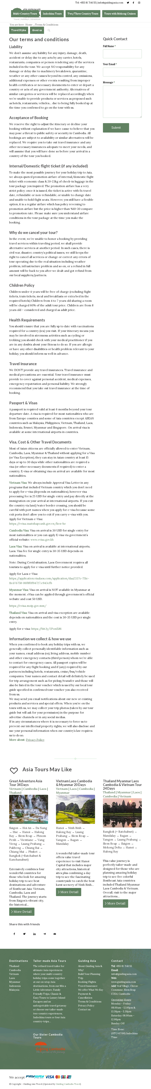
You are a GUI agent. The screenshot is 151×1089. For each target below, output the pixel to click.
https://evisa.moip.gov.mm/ (27, 606)
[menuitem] (25, 14)
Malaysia (14, 989)
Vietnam (14, 974)
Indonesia (15, 986)
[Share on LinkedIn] (34, 934)
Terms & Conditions (89, 1001)
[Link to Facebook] (133, 3)
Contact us (84, 1009)
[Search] (49, 30)
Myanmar (14, 982)
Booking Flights (87, 982)
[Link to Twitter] (128, 3)
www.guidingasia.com (123, 982)
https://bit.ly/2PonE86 (46, 629)
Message (109, 82)
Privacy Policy (35, 739)
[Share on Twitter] (24, 934)
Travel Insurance (87, 986)
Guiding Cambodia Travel (68, 1084)
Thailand (14, 966)
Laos (12, 978)
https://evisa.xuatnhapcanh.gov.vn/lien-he (37, 523)
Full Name (109, 46)
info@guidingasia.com (124, 974)
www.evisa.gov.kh (42, 539)
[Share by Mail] (55, 934)
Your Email (110, 64)
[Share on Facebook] (14, 934)
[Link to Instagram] (139, 3)
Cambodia (15, 970)
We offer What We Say (90, 989)
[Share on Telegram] (45, 934)
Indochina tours (42, 1017)
